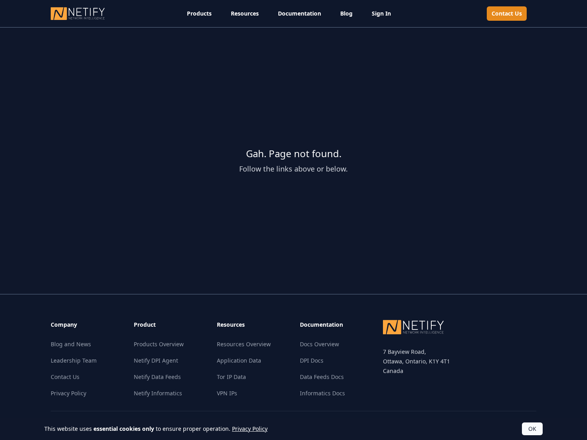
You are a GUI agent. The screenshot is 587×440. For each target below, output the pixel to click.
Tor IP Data (231, 377)
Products (199, 13)
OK (532, 428)
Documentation (299, 13)
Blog (346, 13)
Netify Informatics (158, 393)
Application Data (239, 360)
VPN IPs (227, 393)
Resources (245, 13)
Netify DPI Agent (156, 360)
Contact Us (507, 13)
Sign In (381, 13)
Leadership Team (74, 360)
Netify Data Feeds (157, 377)
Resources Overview (244, 344)
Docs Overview (319, 344)
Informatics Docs (322, 393)
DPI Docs (311, 360)
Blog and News (71, 344)
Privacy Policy (68, 393)
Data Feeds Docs (322, 377)
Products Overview (159, 344)
